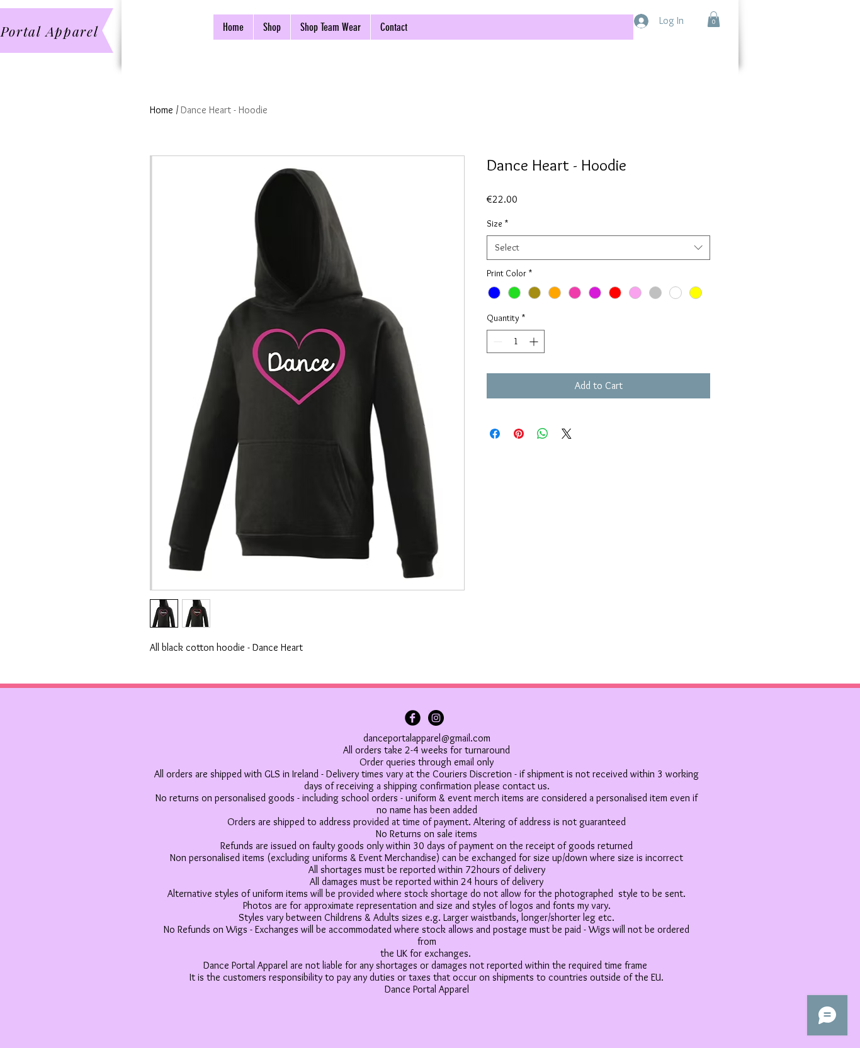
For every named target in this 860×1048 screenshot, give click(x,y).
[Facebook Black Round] (413, 718)
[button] (713, 19)
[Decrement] (496, 341)
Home (161, 110)
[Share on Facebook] (494, 433)
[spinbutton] (515, 341)
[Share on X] (566, 433)
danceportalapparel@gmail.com (426, 738)
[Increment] (535, 341)
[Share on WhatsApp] (542, 433)
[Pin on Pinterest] (518, 433)
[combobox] (598, 247)
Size (497, 223)
